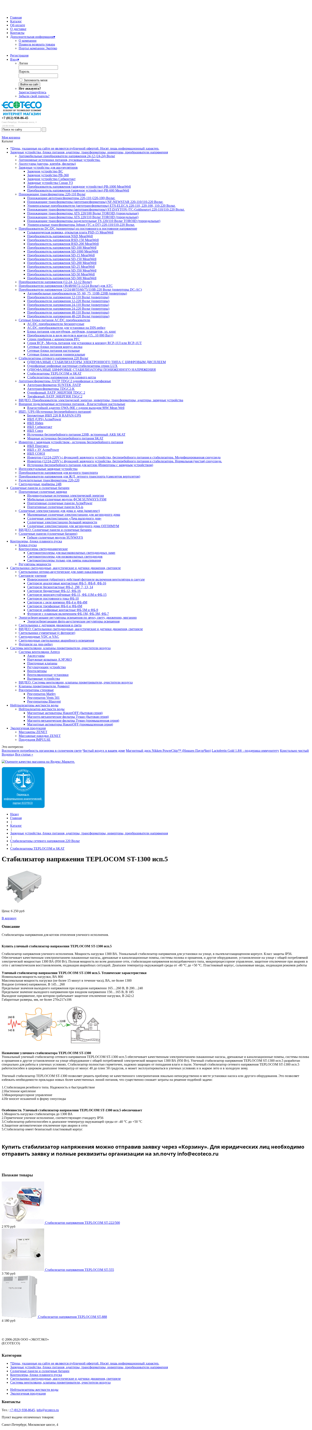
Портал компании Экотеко (38, 48)
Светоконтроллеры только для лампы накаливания (64, 560)
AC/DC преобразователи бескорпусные (55, 324)
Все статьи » (24, 754)
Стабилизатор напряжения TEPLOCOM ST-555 (79, 1270)
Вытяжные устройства (43, 678)
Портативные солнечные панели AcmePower (59, 503)
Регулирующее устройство (46, 667)
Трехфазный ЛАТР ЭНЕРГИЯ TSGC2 (54, 396)
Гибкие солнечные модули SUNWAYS (55, 537)
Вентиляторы (37, 671)
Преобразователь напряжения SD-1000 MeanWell (62, 251)
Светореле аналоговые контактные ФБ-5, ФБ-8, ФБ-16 (66, 583)
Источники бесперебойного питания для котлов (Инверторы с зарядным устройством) (90, 465)
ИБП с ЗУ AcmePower (43, 450)
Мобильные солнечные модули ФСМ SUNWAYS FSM (66, 499)
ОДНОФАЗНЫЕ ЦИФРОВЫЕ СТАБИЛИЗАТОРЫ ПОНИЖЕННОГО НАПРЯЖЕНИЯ (91, 369)
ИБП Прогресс (38, 446)
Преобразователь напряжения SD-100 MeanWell (61, 247)
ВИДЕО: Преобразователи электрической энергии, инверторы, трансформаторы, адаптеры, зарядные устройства (101, 400)
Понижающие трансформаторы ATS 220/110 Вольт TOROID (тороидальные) (82, 217)
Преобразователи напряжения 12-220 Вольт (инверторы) (68, 301)
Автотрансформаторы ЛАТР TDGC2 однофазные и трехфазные (65, 381)
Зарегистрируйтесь (32, 92)
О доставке (18, 29)
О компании (28, 40)
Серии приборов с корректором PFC (53, 339)
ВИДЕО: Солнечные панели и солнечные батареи (55, 530)
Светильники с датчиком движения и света (50, 625)
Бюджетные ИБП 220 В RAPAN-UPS (54, 415)
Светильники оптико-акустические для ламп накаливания (61, 572)
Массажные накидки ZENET (40, 736)
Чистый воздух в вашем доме (104, 750)
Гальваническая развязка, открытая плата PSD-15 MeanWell (70, 232)
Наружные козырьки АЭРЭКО (49, 659)
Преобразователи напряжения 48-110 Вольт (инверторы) (68, 312)
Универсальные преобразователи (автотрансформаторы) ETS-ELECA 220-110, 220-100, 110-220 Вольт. (101, 205)
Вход (14, 59)
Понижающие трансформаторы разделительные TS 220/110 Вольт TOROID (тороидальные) (93, 221)
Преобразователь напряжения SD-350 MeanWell (61, 270)
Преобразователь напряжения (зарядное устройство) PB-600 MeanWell (78, 190)
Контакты (17, 33)
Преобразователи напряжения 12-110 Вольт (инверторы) (68, 297)
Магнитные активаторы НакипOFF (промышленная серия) (70, 724)
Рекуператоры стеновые (36, 690)
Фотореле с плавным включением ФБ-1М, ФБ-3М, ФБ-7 (68, 614)
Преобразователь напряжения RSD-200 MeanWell (63, 244)
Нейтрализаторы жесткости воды (34, 705)
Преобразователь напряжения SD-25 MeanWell (61, 266)
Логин (23, 63)
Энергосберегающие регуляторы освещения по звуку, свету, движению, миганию (78, 617)
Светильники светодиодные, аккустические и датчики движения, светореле (65, 568)
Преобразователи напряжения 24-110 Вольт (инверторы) (68, 305)
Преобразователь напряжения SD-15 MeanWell (61, 255)
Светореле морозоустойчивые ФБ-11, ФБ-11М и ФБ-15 (67, 594)
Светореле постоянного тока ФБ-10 (53, 598)
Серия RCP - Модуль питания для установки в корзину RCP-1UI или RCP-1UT (84, 343)
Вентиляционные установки (48, 675)
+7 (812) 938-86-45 (15, 118)
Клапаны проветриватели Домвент (44, 686)
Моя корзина (11, 137)
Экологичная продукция (28, 728)
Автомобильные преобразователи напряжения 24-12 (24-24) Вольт (67, 156)
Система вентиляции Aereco (39, 652)
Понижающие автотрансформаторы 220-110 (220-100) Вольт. (71, 198)
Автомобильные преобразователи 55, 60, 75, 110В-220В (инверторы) (77, 293)
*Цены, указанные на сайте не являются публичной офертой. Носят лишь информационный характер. (84, 148)
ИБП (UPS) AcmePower (44, 419)
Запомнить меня (35, 80)
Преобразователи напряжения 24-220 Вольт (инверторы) (68, 308)
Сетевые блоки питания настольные (53, 350)
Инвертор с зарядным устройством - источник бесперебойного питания (71, 442)
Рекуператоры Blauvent (44, 701)
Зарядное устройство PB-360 (48, 175)
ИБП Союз (35, 430)
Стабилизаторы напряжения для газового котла (61, 377)
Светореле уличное (32, 575)
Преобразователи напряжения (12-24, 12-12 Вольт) (55, 282)
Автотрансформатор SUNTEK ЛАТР (54, 385)
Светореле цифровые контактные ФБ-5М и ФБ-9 (62, 610)
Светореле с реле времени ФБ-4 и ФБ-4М (57, 602)
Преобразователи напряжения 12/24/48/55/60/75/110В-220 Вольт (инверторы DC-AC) (80, 289)
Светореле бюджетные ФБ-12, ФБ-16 (54, 591)
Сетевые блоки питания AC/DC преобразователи (54, 320)
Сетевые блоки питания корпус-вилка (54, 347)
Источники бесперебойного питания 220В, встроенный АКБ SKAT (76, 434)
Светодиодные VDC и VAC (39, 636)
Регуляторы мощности (35, 564)
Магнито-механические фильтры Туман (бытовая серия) (68, 716)
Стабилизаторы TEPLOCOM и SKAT (54, 373)
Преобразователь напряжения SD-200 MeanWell (61, 263)
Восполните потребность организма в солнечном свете (42, 750)
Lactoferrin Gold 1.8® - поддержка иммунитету (245, 750)
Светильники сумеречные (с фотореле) (47, 633)
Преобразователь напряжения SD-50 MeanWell (61, 274)
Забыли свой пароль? (34, 96)
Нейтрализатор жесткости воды (42, 709)
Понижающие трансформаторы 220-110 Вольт (52, 194)
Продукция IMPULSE (35, 739)
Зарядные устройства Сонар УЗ (50, 183)
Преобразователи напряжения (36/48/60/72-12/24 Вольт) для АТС (66, 286)
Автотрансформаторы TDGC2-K (51, 389)
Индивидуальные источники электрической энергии (65, 495)
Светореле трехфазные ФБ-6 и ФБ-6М (54, 606)
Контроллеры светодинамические (43, 549)
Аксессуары (36, 655)
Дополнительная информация (32, 37)
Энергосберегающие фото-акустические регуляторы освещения (73, 621)
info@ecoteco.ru (48, 1410)
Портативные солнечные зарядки (43, 491)
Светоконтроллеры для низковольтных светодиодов (65, 556)
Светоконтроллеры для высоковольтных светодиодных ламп (71, 552)
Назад (14, 814)
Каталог (16, 21)
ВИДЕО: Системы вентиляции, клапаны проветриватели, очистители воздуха (76, 682)
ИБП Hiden (35, 423)
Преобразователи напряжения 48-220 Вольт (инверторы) (68, 316)
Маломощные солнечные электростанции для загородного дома (73, 514)
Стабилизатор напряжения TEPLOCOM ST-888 (72, 1317)
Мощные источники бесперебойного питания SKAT (65, 438)
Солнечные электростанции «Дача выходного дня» (64, 518)
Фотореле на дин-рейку (36, 644)
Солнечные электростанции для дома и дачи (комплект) (59, 511)
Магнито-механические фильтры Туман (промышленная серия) (73, 720)
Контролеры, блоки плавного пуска (36, 541)
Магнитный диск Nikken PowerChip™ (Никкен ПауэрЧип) (168, 750)
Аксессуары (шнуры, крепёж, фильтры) (47, 163)
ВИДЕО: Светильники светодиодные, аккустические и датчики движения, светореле (81, 629)
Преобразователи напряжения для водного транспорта (58, 472)
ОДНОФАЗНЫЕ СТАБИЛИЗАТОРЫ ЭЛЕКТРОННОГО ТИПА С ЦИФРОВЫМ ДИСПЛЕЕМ (96, 362)
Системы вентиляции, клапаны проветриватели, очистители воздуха (60, 648)
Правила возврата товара (37, 44)
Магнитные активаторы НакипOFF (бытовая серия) (65, 713)
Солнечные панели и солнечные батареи (39, 488)
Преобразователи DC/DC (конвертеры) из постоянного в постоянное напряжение (78, 228)
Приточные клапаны (42, 663)
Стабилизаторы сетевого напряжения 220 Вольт (53, 358)
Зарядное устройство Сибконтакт (51, 179)
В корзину (9, 918)
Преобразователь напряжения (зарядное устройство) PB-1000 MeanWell (79, 186)
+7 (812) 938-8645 (22, 1410)
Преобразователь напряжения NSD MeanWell (60, 236)
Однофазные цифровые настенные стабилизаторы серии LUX (72, 366)
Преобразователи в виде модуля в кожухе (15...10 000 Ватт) (70, 335)
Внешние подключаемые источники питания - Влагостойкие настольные (72, 404)
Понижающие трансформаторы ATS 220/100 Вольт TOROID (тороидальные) (83, 213)
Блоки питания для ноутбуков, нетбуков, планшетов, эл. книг (71, 331)
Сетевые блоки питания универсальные (56, 354)
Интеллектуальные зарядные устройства (48, 469)
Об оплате (17, 25)
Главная (16, 17)
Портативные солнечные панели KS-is (55, 507)
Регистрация (19, 55)
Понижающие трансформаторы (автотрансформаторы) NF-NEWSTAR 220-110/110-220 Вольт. (95, 202)
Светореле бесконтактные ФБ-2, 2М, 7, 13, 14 (60, 587)
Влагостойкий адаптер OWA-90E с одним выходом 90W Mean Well (75, 408)
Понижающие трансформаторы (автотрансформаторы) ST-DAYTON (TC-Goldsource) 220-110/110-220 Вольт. (106, 209)
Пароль (24, 71)
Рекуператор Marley (41, 694)
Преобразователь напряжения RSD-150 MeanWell (63, 240)
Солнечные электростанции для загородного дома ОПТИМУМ (73, 526)
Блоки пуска (28, 545)
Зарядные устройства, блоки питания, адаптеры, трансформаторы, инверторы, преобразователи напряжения (89, 152)
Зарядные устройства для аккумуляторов (48, 167)
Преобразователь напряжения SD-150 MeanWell (61, 259)
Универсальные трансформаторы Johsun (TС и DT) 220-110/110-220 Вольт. (81, 225)
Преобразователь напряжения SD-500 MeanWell (61, 278)
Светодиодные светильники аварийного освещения (56, 640)
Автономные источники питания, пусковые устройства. (59, 160)
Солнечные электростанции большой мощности (62, 522)
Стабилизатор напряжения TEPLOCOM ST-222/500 (82, 1222)
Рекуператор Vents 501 (43, 697)
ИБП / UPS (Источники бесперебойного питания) (55, 411)
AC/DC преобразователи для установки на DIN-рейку (66, 327)
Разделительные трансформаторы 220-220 (49, 480)
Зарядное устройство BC (45, 171)
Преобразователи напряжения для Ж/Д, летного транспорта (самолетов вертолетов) (79, 476)
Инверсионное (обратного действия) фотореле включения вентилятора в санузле (86, 579)
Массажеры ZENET (33, 732)
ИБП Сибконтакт (39, 427)
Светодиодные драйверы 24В (40, 484)
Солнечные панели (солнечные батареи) (48, 533)
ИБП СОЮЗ (36, 453)
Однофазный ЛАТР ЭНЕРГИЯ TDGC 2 (56, 392)
